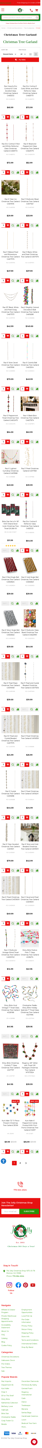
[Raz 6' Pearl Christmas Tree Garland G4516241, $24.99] (30, 779)
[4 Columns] (36, 54)
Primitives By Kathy (29, 1385)
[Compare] (18, 117)
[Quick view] (13, 117)
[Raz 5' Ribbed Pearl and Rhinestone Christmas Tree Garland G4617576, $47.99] (10, 240)
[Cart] (36, 10)
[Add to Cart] (7, 225)
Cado (24, 1398)
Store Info (25, 1337)
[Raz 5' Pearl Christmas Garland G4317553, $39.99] (30, 457)
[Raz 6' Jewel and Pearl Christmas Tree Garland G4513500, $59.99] (30, 885)
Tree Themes (6, 1367)
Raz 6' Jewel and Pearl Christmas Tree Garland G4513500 (30, 899)
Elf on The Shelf (7, 1396)
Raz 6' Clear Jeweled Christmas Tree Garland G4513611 (10, 846)
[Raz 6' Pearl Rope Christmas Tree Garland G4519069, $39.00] (10, 671)
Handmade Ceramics (30, 1416)
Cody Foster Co (7, 1421)
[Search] (37, 17)
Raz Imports (6, 1381)
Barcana (25, 1409)
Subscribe (29, 1211)
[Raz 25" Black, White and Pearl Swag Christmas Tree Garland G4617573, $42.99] (10, 295)
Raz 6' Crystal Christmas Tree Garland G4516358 (10, 793)
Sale (3, 1371)
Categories (7, 1352)
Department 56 (7, 1385)
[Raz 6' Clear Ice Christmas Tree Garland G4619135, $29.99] (10, 187)
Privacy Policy (27, 1326)
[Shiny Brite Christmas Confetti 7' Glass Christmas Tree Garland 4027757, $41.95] (10, 1051)
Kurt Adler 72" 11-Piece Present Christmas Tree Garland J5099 (10, 1123)
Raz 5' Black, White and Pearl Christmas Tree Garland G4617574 (30, 254)
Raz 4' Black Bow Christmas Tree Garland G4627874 (30, 418)
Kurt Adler (5, 1388)
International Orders (29, 1344)
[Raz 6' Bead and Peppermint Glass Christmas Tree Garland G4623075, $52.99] (30, 132)
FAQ (3, 1335)
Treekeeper (26, 1405)
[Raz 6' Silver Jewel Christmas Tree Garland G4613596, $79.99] (10, 351)
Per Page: (22, 50)
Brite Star (5, 1413)
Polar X (4, 1392)
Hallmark (4, 1410)
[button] (20, 1240)
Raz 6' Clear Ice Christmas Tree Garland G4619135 (10, 201)
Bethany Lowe (7, 1406)
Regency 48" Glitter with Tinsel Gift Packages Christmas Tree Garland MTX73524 (30, 1067)
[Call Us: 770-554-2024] (31, 10)
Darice (24, 1402)
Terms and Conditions (30, 1340)
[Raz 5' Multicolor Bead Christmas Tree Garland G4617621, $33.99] (30, 187)
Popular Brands (9, 1377)
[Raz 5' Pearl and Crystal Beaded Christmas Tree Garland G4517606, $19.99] (30, 671)
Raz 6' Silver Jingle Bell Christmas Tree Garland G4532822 (10, 632)
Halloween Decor (8, 1360)
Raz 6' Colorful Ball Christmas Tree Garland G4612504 (30, 365)
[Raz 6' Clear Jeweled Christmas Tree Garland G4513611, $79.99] (10, 832)
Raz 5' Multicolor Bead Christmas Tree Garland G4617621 (30, 201)
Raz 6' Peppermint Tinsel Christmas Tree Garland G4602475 (10, 418)
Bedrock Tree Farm (29, 1423)
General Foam (27, 1388)
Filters (22, 60)
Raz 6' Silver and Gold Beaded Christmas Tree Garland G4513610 (30, 846)
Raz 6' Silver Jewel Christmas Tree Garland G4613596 (10, 365)
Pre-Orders (5, 1364)
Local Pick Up (27, 1316)
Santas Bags (26, 1413)
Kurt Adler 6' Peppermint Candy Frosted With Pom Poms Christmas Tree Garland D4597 (29, 1125)
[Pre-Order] (7, 117)
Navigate (6, 1305)
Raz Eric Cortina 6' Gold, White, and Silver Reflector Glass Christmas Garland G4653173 (30, 91)
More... (24, 1427)
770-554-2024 (18, 1276)
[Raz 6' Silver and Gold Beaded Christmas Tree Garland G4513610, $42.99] (30, 832)
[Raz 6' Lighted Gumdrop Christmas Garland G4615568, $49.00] (10, 457)
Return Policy (27, 1329)
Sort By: (4, 50)
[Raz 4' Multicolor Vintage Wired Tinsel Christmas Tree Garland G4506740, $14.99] (10, 938)
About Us (5, 1331)
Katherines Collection (9, 1403)
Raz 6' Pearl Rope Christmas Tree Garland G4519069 (10, 685)
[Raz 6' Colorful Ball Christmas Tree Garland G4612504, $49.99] (30, 351)
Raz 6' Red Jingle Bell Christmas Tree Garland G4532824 (10, 579)
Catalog (4, 1338)
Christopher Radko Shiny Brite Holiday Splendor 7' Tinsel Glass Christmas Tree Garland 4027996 (30, 1010)
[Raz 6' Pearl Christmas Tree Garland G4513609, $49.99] (10, 885)
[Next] (26, 1163)
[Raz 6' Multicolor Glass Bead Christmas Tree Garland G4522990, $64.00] (30, 618)
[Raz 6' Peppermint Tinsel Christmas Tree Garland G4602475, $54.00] (10, 404)
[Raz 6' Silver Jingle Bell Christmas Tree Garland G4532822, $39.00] (10, 618)
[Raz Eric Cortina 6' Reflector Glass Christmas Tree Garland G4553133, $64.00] (30, 510)
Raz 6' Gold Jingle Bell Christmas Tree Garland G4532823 (30, 579)
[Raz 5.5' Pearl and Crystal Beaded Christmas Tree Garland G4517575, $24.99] (10, 724)
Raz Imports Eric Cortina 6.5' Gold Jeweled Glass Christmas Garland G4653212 (10, 91)
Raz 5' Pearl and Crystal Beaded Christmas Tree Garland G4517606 (30, 685)
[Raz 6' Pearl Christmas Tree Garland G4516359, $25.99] (30, 724)
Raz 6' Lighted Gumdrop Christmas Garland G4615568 (10, 471)
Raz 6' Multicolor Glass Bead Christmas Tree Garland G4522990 (30, 632)
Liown (24, 1420)
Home (3, 28)
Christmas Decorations (10, 1357)
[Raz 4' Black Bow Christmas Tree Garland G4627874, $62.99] (30, 404)
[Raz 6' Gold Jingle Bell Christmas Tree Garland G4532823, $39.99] (30, 565)
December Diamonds (30, 1381)
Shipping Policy (27, 1333)
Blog (3, 1342)
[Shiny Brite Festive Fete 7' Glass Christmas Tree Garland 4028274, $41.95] (30, 938)
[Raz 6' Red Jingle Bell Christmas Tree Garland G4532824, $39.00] (10, 565)
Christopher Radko (8, 1417)
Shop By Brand (27, 1347)
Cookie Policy (6, 1345)
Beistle (4, 1424)
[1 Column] (30, 54)
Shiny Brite (5, 1399)
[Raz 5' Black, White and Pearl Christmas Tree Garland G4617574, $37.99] (30, 240)
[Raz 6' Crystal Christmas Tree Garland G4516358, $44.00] (10, 779)
